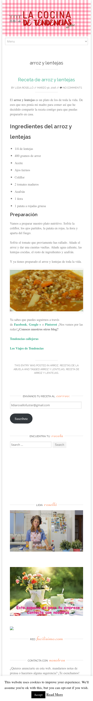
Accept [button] (38, 695)
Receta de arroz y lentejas (46, 79)
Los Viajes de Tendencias (27, 348)
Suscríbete (21, 418)
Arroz (54, 365)
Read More (54, 694)
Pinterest (51, 324)
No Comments (72, 87)
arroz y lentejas (52, 369)
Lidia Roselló (24, 87)
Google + (35, 324)
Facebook (20, 324)
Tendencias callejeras (24, 338)
